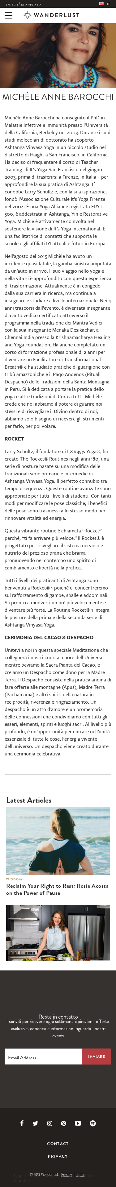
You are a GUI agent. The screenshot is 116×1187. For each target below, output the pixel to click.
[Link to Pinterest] (63, 1123)
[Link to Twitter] (35, 1123)
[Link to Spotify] (93, 1123)
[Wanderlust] (51, 15)
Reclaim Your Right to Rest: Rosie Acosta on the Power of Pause (57, 890)
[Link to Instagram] (49, 1123)
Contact (58, 1144)
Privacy (58, 1156)
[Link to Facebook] (22, 1123)
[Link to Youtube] (78, 1123)
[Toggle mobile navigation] (8, 15)
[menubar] (104, 4)
